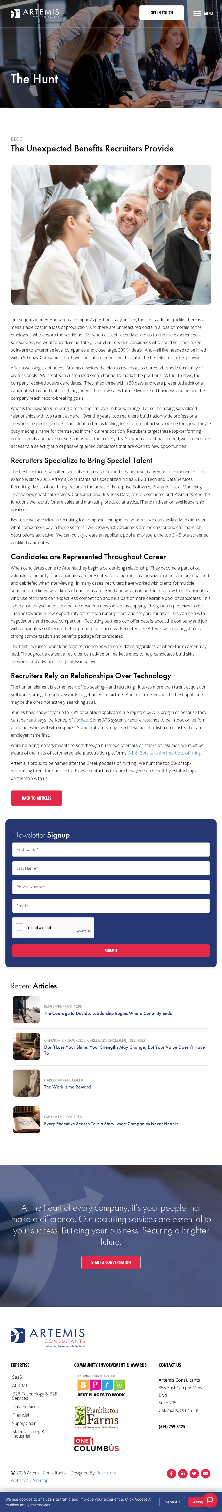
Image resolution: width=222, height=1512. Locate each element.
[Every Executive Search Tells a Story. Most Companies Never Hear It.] (26, 1119)
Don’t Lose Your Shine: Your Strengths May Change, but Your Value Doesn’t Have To (124, 1050)
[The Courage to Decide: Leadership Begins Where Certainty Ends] (26, 1009)
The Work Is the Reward (67, 1087)
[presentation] (53, 927)
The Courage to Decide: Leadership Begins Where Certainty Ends (108, 1013)
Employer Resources (63, 1006)
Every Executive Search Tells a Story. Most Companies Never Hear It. (111, 1123)
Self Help (138, 1040)
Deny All (172, 1502)
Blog (16, 139)
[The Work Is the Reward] (26, 1083)
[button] (161, 12)
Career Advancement (106, 1040)
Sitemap (40, 1480)
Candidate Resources (64, 1040)
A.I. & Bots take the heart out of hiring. (165, 753)
